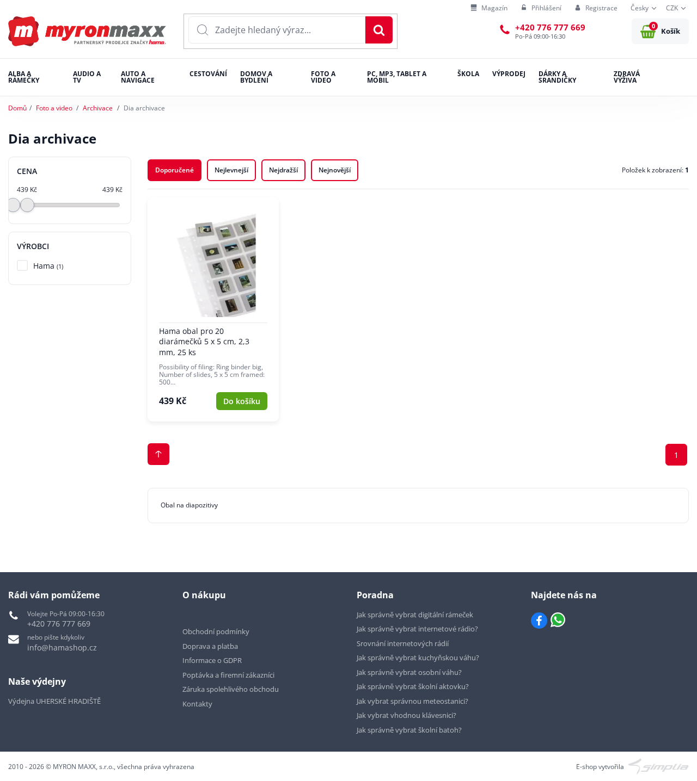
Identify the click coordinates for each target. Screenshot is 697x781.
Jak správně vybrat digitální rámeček (415, 614)
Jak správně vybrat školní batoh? (409, 730)
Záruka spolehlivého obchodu (230, 689)
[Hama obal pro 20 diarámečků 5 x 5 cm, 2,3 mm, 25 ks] (213, 309)
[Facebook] (539, 620)
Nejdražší (283, 170)
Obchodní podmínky (215, 631)
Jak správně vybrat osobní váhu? (409, 672)
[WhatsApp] (558, 620)
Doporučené (174, 170)
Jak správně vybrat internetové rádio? (417, 629)
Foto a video (54, 108)
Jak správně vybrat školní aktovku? (413, 686)
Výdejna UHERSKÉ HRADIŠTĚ (54, 701)
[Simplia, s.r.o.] (658, 766)
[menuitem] (489, 8)
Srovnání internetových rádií (403, 643)
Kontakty (197, 704)
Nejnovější (335, 170)
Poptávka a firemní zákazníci (228, 675)
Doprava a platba (210, 646)
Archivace (98, 108)
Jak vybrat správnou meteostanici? (412, 701)
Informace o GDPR (212, 660)
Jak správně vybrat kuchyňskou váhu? (418, 657)
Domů (17, 108)
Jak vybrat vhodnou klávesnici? (406, 715)
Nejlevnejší (231, 170)
